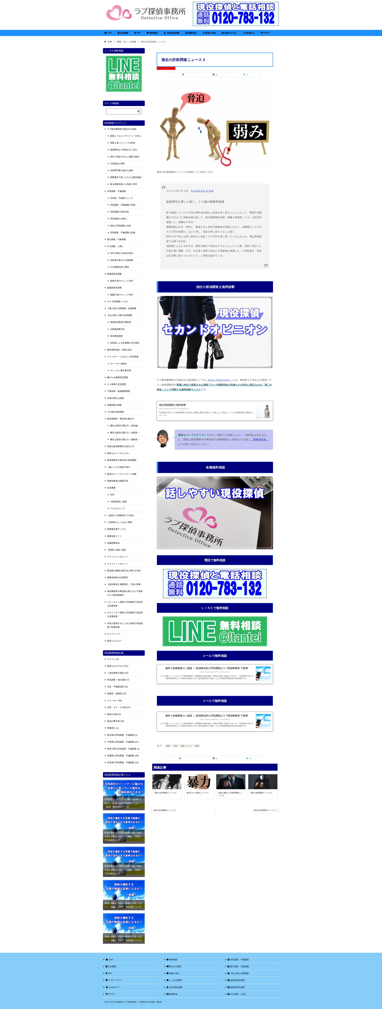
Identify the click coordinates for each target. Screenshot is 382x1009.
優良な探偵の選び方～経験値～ (124, 439)
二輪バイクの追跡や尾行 (118, 467)
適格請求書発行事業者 (120, 322)
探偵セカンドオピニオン (118, 453)
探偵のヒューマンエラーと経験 (121, 474)
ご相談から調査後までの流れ (120, 515)
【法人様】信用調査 (239, 973)
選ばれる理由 (175, 966)
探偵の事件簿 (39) (115, 721)
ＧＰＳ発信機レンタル (117, 301)
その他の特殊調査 (115, 412)
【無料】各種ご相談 (116, 550)
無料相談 (153, 33)
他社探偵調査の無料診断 (172, 405)
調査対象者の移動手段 (117, 481)
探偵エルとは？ (114, 641)
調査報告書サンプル (116, 529)
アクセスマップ (117, 508)
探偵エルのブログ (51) (117, 666)
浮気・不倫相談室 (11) (117, 686)
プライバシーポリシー (117, 556)
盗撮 (168, 746)
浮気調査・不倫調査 (116, 191)
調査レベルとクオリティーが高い (125, 136)
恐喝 (197, 746)
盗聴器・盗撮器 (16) (116, 693)
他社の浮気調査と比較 (120, 225)
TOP (109, 33)
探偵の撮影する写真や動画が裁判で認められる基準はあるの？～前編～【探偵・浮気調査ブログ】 (123, 870)
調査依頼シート (114, 536)
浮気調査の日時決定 (119, 212)
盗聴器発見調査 (114, 274)
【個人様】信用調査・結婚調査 (121, 308)
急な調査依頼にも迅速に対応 (123, 184)
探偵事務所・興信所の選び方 (120, 419)
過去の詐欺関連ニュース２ (165, 810)
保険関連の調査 (114, 405)
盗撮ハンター (186, 746)
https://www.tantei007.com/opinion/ (174, 409)
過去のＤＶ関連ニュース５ (198, 793)
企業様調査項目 (117, 329)
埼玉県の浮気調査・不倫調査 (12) (123, 762)
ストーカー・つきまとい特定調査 (122, 356)
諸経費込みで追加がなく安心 (123, 149)
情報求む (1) (113, 728)
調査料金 (192, 33)
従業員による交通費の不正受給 (124, 343)
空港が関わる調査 (115, 398)
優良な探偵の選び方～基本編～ (124, 425)
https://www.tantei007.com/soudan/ (215, 672)
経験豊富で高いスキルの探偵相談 (125, 177)
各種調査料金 (113, 543)
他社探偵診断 (173, 33)
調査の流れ (174, 973)
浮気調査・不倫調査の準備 (122, 205)
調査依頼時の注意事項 (117, 577)
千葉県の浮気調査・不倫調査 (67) (123, 742)
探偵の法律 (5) (114, 714)
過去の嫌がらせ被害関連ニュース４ (230, 794)
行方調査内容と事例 (119, 267)
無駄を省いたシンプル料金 (122, 143)
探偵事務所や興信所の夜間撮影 (121, 460)
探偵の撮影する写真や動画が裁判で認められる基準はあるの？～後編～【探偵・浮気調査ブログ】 (123, 836)
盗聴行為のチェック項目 (121, 281)
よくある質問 (175, 980)
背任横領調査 (116, 336)
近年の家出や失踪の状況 (121, 253)
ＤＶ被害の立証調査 (116, 384)
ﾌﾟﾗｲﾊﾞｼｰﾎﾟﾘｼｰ (115, 980)
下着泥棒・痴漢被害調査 (118, 391)
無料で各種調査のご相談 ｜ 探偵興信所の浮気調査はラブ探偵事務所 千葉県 (206, 668)
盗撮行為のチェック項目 (121, 294)
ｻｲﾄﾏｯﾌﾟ (267, 33)
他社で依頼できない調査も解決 (124, 156)
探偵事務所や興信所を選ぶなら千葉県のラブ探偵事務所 (125, 593)
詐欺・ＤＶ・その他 (166, 68)
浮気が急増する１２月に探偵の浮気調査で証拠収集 (125, 625)
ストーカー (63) (114, 700)
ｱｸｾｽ (138, 33)
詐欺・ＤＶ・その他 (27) (118, 707)
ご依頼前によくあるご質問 (119, 522)
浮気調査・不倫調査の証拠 (122, 232)
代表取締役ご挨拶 (118, 501)
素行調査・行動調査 (116, 239)
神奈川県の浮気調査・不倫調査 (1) (123, 749)
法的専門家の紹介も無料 (121, 170)
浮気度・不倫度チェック (121, 198)
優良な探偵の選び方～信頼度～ (124, 432)
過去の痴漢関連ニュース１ (262, 793)
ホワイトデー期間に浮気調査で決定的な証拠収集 (125, 614)
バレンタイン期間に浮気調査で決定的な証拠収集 (125, 604)
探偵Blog (250, 33)
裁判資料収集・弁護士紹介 (119, 350)
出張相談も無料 (117, 163)
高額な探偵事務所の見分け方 (120, 446)
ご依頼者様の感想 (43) (117, 673)
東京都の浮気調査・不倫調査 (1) (122, 735)
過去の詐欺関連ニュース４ (166, 793)
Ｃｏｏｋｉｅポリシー (117, 564)
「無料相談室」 (260, 439)
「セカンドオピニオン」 (219, 380)
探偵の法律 (210, 33)
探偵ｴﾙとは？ (230, 33)
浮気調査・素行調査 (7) (118, 680)
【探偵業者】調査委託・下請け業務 (124, 584)
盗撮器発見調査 (114, 287)
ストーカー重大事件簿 (120, 370)
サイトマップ (113, 634)
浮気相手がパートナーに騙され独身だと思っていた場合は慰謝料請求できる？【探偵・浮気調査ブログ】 (123, 803)
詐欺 (175, 746)
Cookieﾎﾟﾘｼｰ (114, 987)
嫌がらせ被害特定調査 (117, 377)
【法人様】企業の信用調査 (119, 315)
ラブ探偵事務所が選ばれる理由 (121, 129)
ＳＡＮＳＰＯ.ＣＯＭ (202, 191)
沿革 (112, 494)
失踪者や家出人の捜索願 (121, 260)
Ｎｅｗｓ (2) (113, 659)
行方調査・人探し (115, 246)
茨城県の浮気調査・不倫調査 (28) (123, 755)
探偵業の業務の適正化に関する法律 (124, 570)
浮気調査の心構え (118, 218)
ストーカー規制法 (118, 363)
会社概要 (123, 33)
